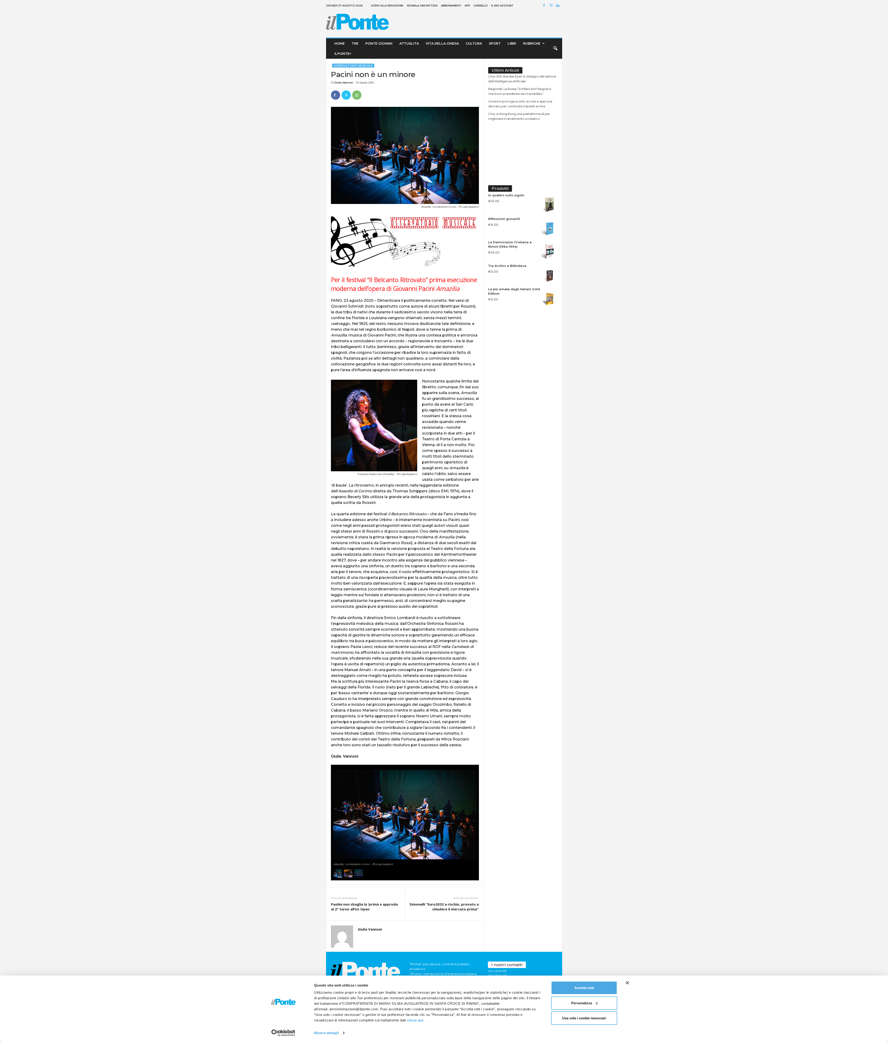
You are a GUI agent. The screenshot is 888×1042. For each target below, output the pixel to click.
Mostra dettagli (326, 1033)
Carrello (481, 5)
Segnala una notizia (422, 5)
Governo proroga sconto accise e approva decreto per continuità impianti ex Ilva (520, 103)
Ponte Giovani (378, 43)
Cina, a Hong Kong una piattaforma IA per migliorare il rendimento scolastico (519, 116)
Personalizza (581, 1003)
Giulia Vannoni (343, 82)
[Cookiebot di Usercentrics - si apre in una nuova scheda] (283, 1033)
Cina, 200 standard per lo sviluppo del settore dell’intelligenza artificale (522, 78)
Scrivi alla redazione (387, 5)
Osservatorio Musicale (353, 65)
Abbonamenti (451, 5)
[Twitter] (346, 95)
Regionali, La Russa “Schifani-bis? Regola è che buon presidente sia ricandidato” (519, 91)
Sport (495, 43)
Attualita (409, 43)
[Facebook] (545, 5)
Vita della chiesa (442, 43)
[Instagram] (552, 5)
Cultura (474, 43)
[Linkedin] (558, 5)
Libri (512, 43)
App (467, 5)
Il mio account (502, 5)
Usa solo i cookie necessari (584, 1018)
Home (339, 43)
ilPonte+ (342, 54)
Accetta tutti (584, 988)
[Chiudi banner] (627, 982)
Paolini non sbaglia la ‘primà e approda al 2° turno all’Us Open (364, 906)
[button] (555, 48)
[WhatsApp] (356, 95)
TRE (355, 43)
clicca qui (415, 1020)
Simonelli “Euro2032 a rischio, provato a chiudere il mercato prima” (444, 906)
